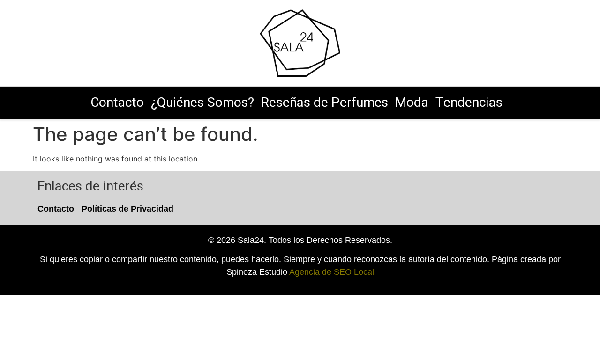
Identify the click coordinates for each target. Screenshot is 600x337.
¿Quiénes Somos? (202, 102)
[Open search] (500, 43)
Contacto (117, 102)
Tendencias (468, 102)
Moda (411, 102)
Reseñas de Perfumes (324, 102)
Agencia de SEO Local (331, 272)
